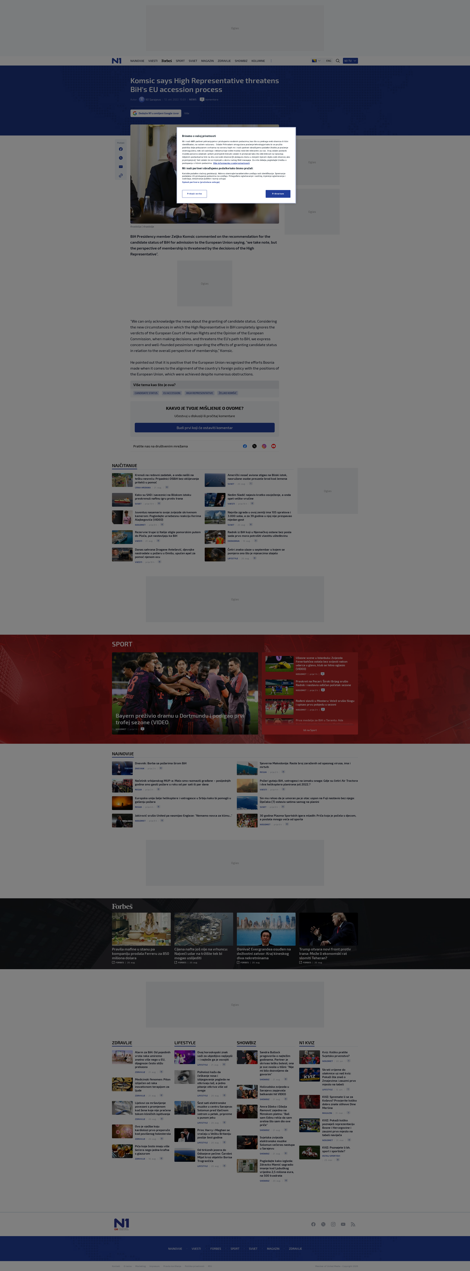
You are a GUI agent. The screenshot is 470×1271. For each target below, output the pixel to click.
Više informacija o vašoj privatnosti (231, 163)
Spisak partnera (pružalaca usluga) (201, 182)
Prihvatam (278, 193)
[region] (236, 165)
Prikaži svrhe (194, 193)
